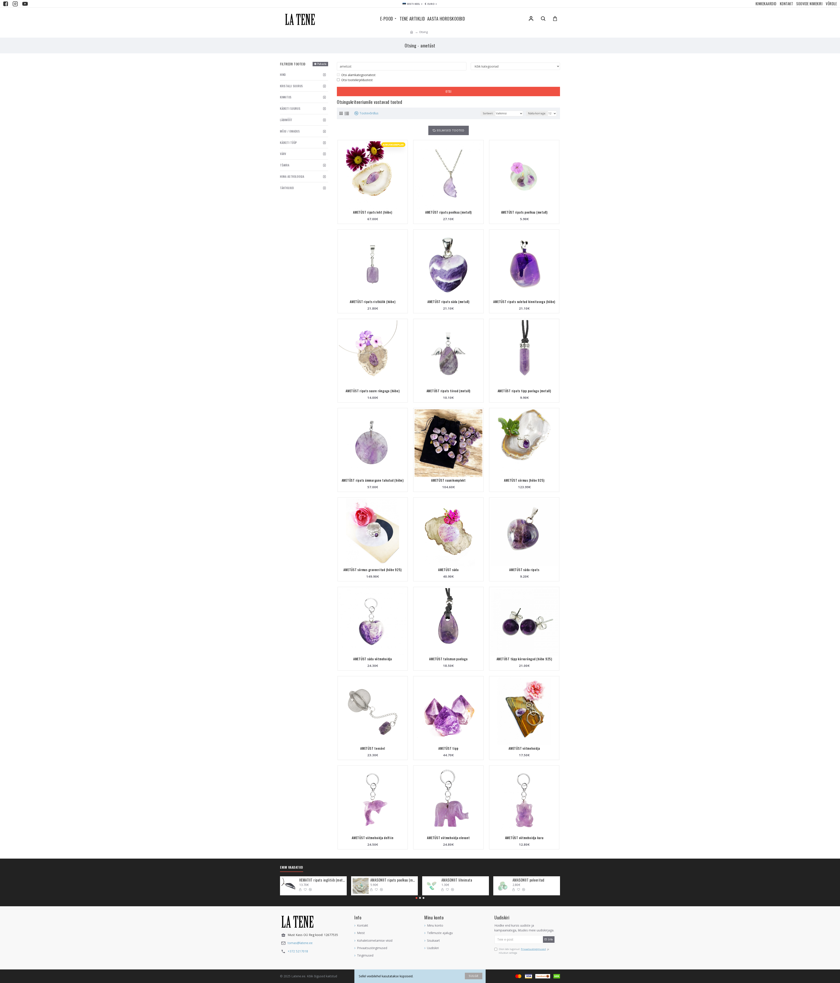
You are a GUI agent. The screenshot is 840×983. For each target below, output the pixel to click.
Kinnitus (286, 97)
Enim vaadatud (291, 867)
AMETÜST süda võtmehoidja (372, 659)
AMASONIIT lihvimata (456, 880)
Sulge (474, 976)
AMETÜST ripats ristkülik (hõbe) (372, 301)
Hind (283, 74)
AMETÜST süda (448, 570)
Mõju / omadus (290, 131)
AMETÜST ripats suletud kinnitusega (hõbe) (524, 301)
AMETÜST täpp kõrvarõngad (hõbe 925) (524, 659)
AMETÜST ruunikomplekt (448, 480)
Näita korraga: (537, 113)
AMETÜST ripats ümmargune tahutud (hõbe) (373, 480)
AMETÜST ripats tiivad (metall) (449, 391)
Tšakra (284, 165)
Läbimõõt (286, 120)
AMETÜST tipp (448, 748)
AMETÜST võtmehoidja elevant (448, 838)
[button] (416, 898)
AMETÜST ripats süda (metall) (448, 301)
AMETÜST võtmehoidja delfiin (372, 838)
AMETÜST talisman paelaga (448, 659)
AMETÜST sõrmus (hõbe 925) (524, 480)
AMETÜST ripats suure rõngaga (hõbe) (372, 391)
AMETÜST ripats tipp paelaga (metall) (524, 391)
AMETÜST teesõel (372, 748)
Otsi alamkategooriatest (358, 75)
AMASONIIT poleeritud (528, 880)
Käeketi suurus (290, 108)
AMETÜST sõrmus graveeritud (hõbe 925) (372, 570)
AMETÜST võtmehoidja (524, 748)
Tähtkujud (287, 188)
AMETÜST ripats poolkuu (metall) (448, 212)
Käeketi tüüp (288, 142)
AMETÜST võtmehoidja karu (524, 838)
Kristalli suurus (291, 86)
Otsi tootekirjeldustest (357, 80)
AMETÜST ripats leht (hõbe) (372, 212)
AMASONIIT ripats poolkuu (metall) (393, 880)
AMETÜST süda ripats (524, 570)
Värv (283, 154)
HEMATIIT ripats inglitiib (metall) (322, 880)
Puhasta (322, 64)
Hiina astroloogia (292, 176)
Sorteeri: (488, 113)
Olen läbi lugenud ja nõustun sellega (524, 951)
